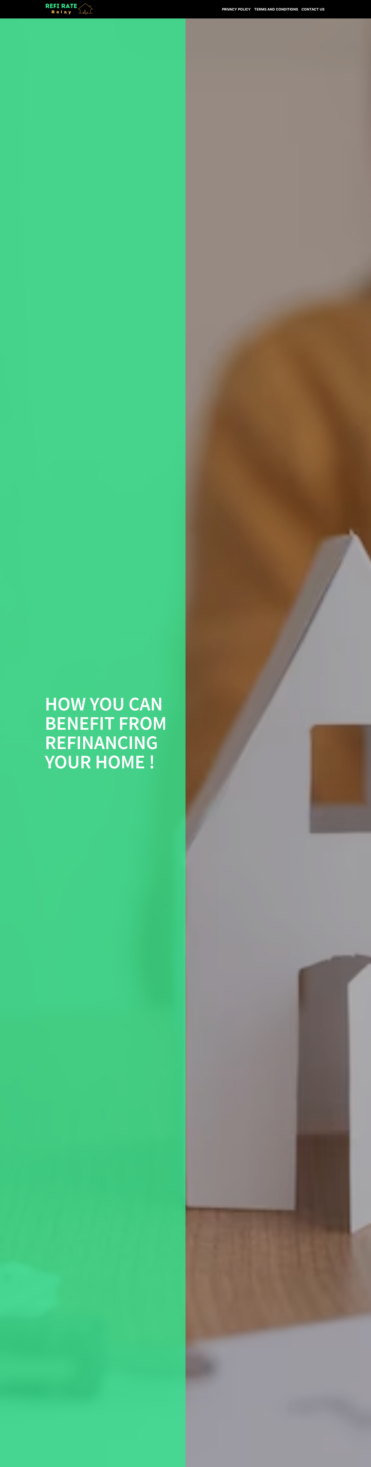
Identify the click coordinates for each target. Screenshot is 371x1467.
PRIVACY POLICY (236, 9)
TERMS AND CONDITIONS (276, 9)
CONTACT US (312, 9)
